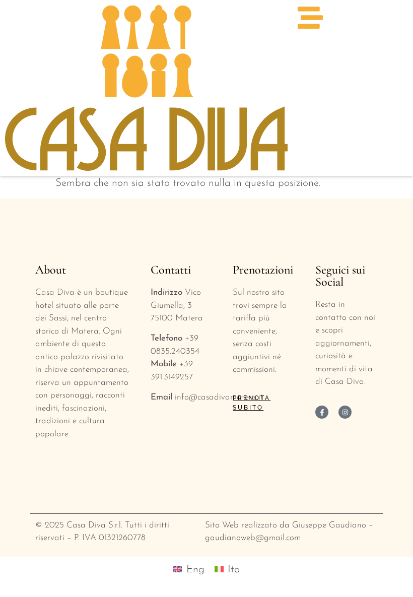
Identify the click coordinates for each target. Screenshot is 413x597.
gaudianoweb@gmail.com (253, 538)
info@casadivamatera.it (219, 397)
